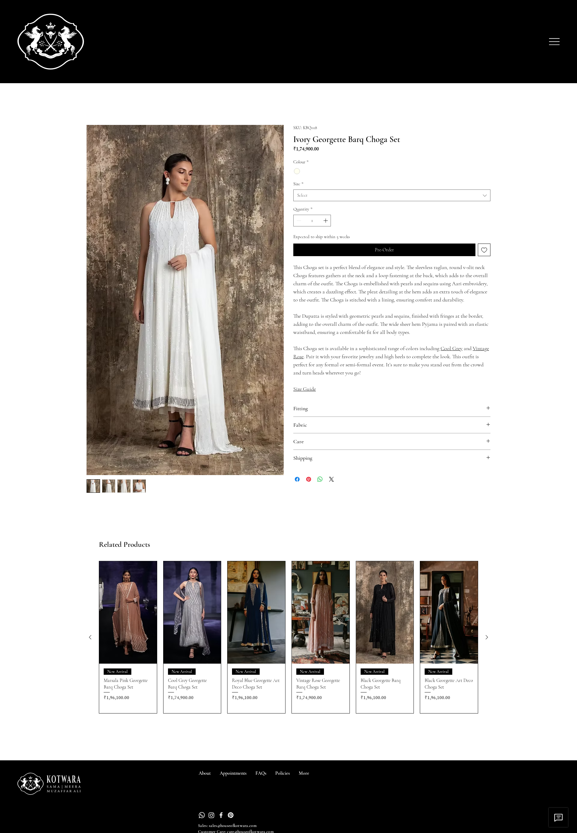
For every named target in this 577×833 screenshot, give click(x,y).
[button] (304, 773)
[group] (288, 637)
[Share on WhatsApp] (320, 479)
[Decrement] (298, 220)
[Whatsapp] (202, 815)
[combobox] (391, 195)
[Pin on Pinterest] (308, 479)
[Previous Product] (90, 637)
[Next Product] (486, 637)
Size (298, 183)
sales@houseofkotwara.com (233, 825)
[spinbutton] (312, 220)
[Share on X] (331, 479)
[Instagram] (211, 815)
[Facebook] (221, 815)
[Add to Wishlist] (484, 250)
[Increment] (326, 220)
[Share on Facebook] (297, 479)
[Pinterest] (230, 815)
